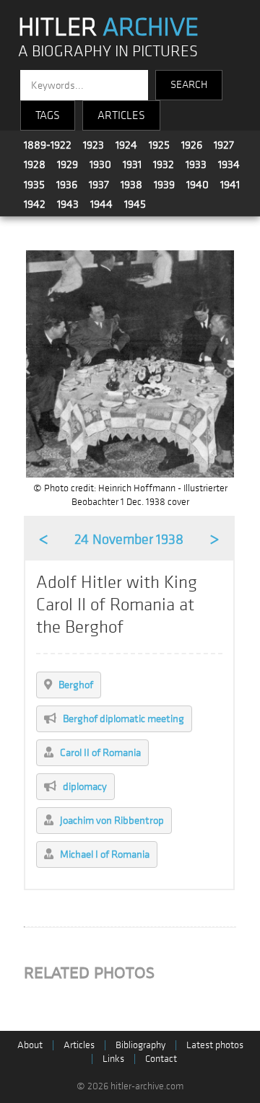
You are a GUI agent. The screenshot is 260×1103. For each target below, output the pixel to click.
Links (113, 1058)
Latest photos (214, 1045)
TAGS (47, 115)
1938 (131, 184)
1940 (197, 184)
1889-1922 (48, 145)
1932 (163, 164)
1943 (68, 204)
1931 (132, 164)
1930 (100, 164)
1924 (126, 145)
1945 (135, 204)
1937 (99, 184)
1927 (224, 145)
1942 (35, 204)
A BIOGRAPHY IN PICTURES (108, 51)
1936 (66, 184)
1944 (101, 204)
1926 (191, 145)
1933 (196, 164)
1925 (159, 145)
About (30, 1045)
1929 (67, 164)
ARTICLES (121, 115)
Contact (161, 1058)
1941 (230, 184)
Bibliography (140, 1045)
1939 (164, 184)
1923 (93, 145)
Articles (79, 1045)
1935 (34, 184)
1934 (229, 164)
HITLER (108, 27)
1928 (35, 164)
